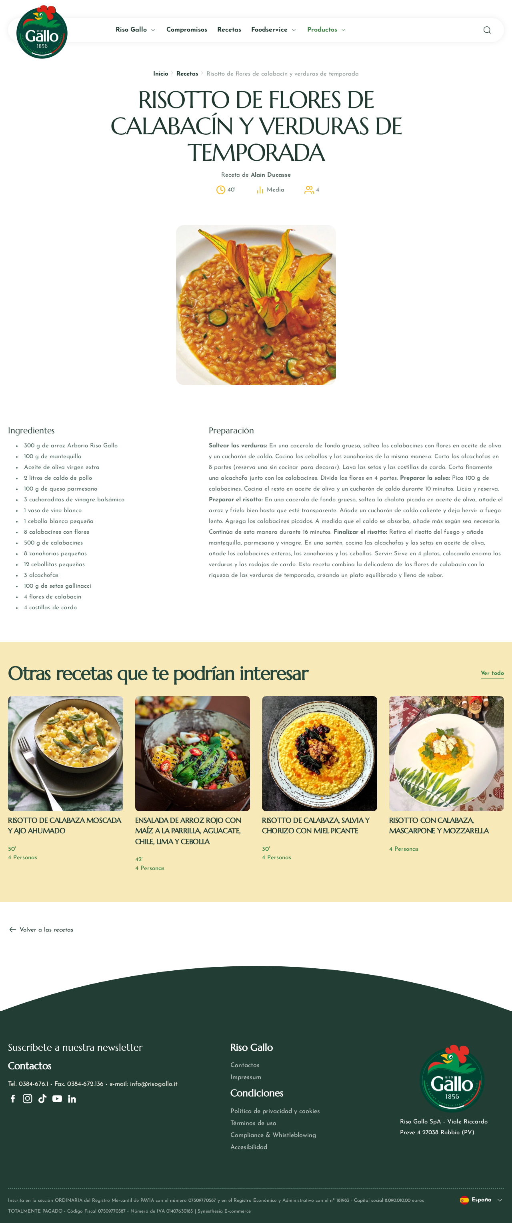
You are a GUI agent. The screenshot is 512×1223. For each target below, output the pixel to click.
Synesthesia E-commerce (224, 1211)
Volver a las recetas (45, 930)
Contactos (245, 1065)
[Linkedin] (72, 1098)
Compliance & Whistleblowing (273, 1135)
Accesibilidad (248, 1147)
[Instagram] (27, 1098)
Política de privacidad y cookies (275, 1111)
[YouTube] (57, 1098)
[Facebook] (13, 1098)
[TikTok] (42, 1098)
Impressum (245, 1077)
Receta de (256, 175)
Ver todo (492, 673)
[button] (487, 30)
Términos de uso (253, 1123)
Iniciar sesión (84, 187)
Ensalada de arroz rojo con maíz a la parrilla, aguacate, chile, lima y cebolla (188, 831)
